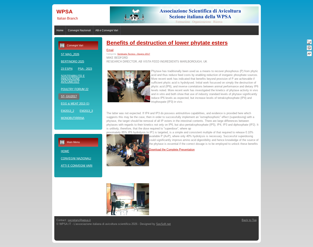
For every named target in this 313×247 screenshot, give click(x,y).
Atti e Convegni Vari (106, 30)
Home (59, 30)
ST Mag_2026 (70, 54)
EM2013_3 (86, 110)
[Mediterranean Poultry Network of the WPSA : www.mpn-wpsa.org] (309, 47)
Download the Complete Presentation (172, 149)
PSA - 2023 (85, 68)
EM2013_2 (67, 110)
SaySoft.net (163, 224)
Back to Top (249, 220)
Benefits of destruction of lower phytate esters (167, 43)
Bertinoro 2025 (72, 61)
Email (109, 50)
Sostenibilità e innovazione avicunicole (73, 79)
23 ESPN (66, 68)
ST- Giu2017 (69, 96)
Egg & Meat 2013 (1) (75, 103)
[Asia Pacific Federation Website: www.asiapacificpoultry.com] (309, 53)
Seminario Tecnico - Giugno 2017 (133, 54)
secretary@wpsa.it (79, 220)
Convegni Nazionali (79, 30)
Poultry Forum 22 (74, 89)
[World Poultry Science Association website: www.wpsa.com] (309, 41)
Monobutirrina (72, 118)
